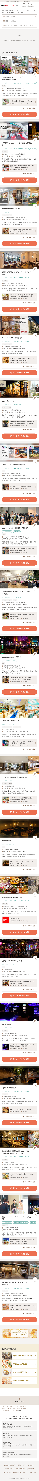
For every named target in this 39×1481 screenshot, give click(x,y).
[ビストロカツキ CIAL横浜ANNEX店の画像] (19, 765)
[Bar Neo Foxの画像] (19, 1012)
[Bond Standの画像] (19, 828)
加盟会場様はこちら (21, 1468)
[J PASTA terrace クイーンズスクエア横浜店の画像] (19, 131)
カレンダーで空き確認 (21, 114)
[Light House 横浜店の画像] (19, 1075)
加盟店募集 (31, 1468)
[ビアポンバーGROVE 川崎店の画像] (19, 948)
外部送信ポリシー (9, 1468)
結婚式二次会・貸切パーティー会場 (11, 1408)
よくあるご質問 (32, 1472)
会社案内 (6, 1465)
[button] (19, 1425)
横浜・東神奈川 (5, 1410)
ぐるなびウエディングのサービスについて (14, 1472)
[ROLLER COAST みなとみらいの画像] (19, 325)
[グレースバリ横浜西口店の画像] (19, 708)
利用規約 (12, 1465)
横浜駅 (13, 1410)
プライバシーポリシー (29, 1465)
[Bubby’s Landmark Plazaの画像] (19, 196)
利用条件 (19, 1465)
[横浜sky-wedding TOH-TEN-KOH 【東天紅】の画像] (19, 1204)
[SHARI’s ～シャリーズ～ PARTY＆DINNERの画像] (19, 1270)
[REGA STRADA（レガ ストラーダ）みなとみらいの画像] (19, 260)
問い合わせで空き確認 (21, 812)
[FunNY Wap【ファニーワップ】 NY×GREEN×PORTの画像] (19, 65)
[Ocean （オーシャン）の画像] (19, 389)
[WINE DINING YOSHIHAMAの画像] (19, 885)
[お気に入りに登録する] (35, 74)
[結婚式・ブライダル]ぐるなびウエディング (13, 1406)
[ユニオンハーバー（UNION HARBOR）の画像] (19, 516)
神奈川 (24, 1408)
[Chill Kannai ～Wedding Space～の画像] (19, 452)
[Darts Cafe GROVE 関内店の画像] (19, 645)
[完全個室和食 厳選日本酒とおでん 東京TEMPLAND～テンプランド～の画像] (19, 1139)
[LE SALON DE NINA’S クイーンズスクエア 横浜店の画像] (19, 579)
